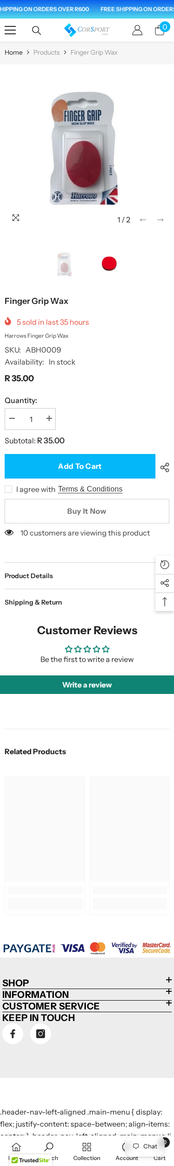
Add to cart (80, 466)
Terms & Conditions (90, 489)
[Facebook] (12, 1033)
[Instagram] (40, 1033)
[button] (143, 220)
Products (46, 52)
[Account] (137, 30)
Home (14, 52)
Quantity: (21, 400)
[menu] (10, 30)
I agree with (36, 489)
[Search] (36, 30)
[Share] (162, 467)
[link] (44, 890)
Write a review (87, 684)
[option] (87, 146)
